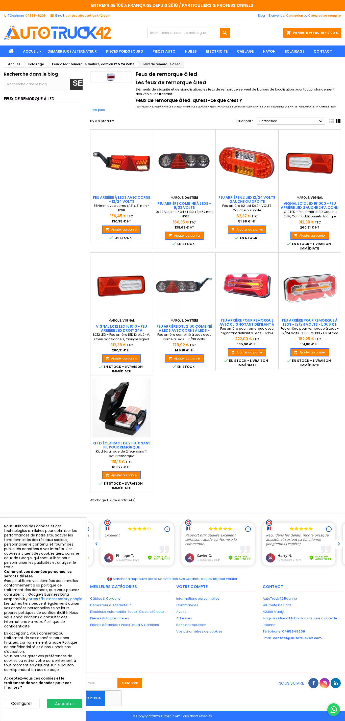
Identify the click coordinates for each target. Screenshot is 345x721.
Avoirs (181, 611)
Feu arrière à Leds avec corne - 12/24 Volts (121, 199)
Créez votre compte (324, 15)
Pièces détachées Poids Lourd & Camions (124, 624)
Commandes (187, 605)
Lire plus (98, 109)
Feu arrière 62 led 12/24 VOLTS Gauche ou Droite (246, 199)
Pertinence (291, 121)
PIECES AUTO (164, 51)
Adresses (184, 618)
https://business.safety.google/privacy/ (64, 598)
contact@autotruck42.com (87, 15)
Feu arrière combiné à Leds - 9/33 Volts (184, 205)
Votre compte (192, 587)
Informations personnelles (197, 598)
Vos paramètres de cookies (199, 631)
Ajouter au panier (121, 229)
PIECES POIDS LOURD (124, 51)
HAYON (269, 51)
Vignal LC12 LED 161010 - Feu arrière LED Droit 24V (121, 328)
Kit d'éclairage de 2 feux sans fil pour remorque (122, 445)
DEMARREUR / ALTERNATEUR (72, 51)
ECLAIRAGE (294, 51)
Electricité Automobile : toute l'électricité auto (127, 611)
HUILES (191, 51)
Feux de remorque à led (29, 99)
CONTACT (323, 51)
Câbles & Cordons (105, 598)
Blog (261, 15)
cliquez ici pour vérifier (219, 579)
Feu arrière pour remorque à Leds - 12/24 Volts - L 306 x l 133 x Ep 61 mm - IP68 (310, 324)
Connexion (294, 15)
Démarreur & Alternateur (110, 605)
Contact (273, 587)
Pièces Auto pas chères (109, 618)
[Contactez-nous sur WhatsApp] (333, 709)
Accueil (30, 51)
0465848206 (35, 15)
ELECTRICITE (217, 51)
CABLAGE (245, 51)
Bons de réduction (191, 624)
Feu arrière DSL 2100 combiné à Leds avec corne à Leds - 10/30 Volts (184, 330)
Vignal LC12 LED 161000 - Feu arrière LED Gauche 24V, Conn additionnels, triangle (309, 207)
